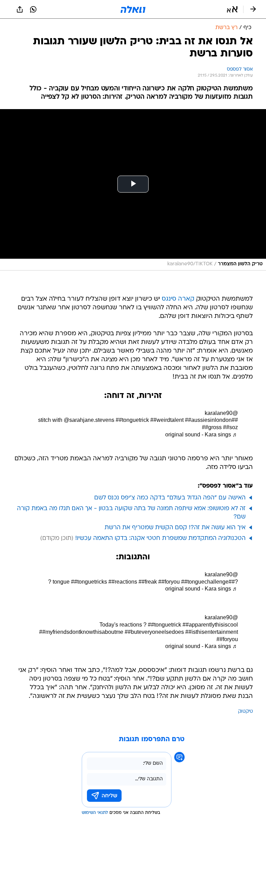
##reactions (122, 582)
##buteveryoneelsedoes (154, 632)
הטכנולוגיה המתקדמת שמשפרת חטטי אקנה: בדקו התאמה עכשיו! (160, 538)
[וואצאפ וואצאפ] (33, 9)
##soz (230, 427)
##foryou (169, 582)
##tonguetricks (89, 582)
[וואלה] (133, 9)
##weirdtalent (167, 420)
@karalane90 (221, 413)
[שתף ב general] (20, 9)
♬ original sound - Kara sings (201, 434)
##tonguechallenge (205, 582)
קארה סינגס (178, 299)
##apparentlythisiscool (210, 625)
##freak (148, 582)
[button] (232, 9)
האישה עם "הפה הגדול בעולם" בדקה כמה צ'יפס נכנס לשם (170, 498)
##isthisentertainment (211, 632)
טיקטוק (245, 711)
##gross (212, 427)
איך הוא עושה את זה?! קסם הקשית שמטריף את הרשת (175, 528)
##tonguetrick (132, 420)
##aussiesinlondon (208, 420)
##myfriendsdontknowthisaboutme (81, 632)
